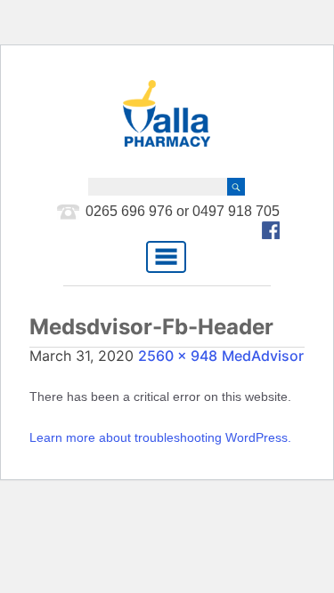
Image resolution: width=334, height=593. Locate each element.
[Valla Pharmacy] (166, 113)
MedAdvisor (263, 356)
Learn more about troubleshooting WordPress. (160, 437)
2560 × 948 (177, 356)
